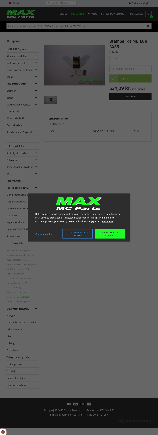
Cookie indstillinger (45, 233)
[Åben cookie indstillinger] (3, 432)
